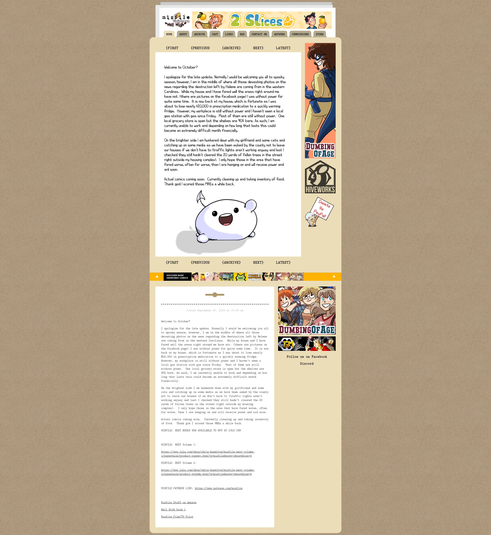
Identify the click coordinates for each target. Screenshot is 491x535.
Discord (307, 363)
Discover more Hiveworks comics (177, 276)
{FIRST (172, 47)
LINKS (229, 34)
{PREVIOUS (200, 47)
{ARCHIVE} (231, 47)
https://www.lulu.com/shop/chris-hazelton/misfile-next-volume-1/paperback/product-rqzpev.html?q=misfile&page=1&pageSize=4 (208, 454)
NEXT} (258, 47)
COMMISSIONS (300, 34)
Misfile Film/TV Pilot (177, 516)
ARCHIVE (199, 34)
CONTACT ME (259, 34)
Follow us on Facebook (307, 356)
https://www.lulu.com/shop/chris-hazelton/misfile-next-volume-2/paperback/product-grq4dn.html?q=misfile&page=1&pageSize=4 (208, 472)
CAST (215, 34)
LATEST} (283, 47)
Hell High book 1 (173, 509)
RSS (242, 34)
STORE (320, 34)
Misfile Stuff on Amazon (178, 502)
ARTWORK (279, 34)
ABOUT (183, 34)
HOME (169, 34)
